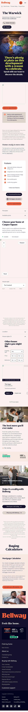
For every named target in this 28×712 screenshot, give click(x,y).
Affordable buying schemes (10, 682)
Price (6, 355)
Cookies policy (17, 699)
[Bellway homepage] (14, 619)
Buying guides (6, 684)
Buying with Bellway (9, 661)
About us (5, 651)
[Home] (1, 6)
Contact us (5, 657)
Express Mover (6, 679)
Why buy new (6, 674)
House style (5, 281)
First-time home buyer (8, 677)
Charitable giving (7, 654)
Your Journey (6, 664)
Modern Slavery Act (6, 702)
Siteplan (22, 243)
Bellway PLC (16, 697)
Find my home (7, 644)
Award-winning (6, 669)
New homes (5, 647)
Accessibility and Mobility (19, 702)
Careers (3, 697)
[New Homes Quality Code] (21, 630)
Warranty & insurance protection (11, 672)
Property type (7, 351)
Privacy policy (5, 699)
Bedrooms (7, 360)
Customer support (8, 688)
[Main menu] (25, 2)
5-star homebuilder (7, 667)
